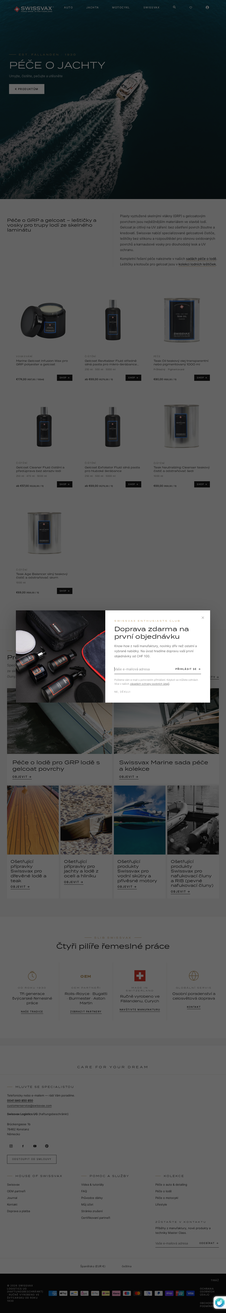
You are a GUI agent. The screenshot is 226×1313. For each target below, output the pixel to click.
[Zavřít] (203, 617)
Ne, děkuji (122, 691)
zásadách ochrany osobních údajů (149, 683)
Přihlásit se (186, 669)
